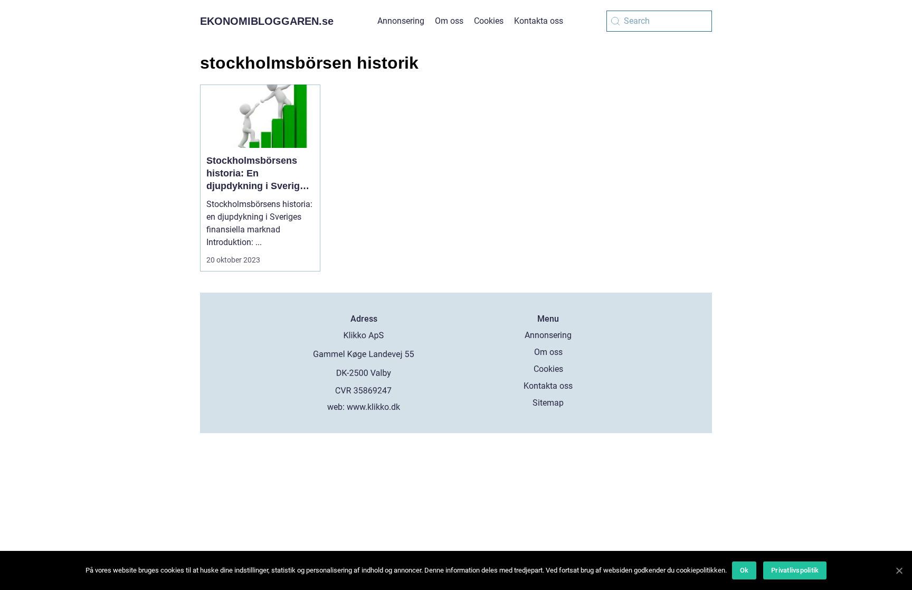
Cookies (489, 21)
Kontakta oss (538, 21)
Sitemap (548, 403)
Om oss (449, 21)
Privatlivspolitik (795, 570)
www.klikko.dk (373, 407)
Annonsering (400, 21)
